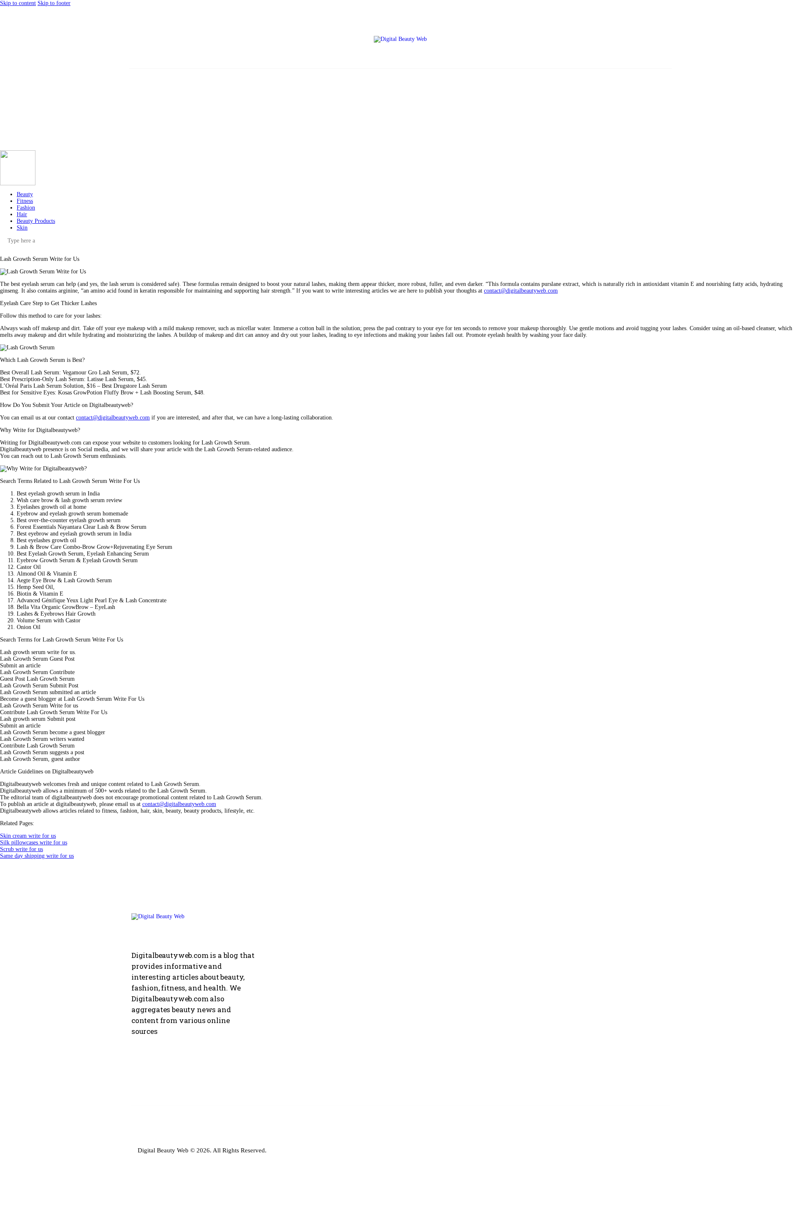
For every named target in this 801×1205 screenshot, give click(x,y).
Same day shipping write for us (37, 856)
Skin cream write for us (28, 836)
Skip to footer (54, 3)
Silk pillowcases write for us (33, 842)
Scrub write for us (21, 849)
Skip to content (18, 3)
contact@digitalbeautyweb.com (521, 291)
